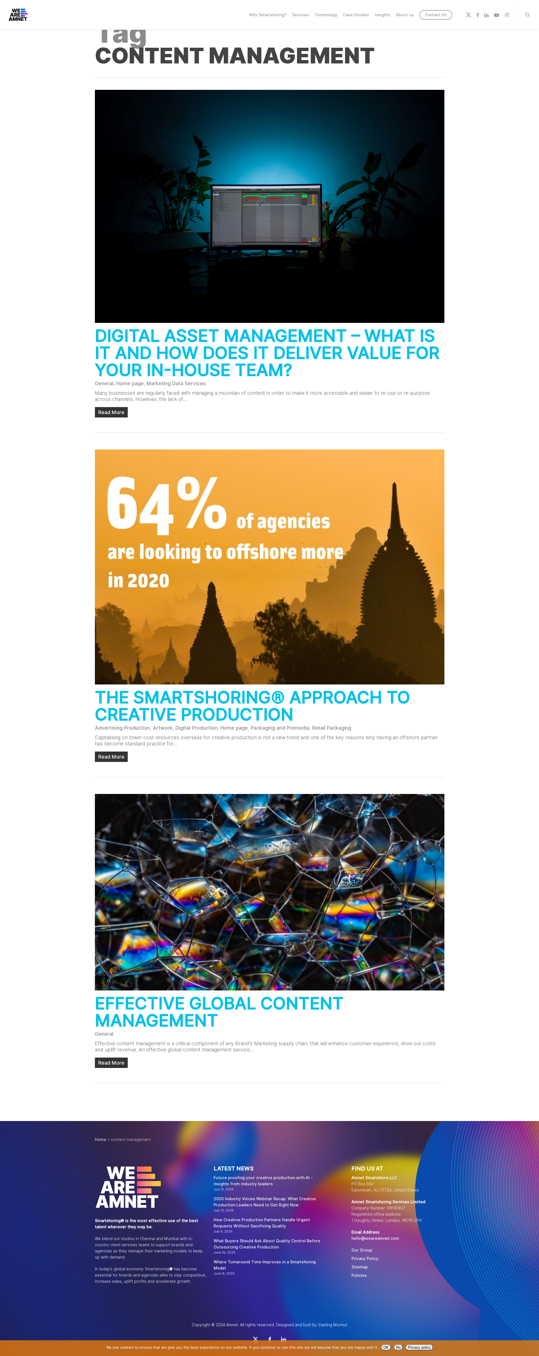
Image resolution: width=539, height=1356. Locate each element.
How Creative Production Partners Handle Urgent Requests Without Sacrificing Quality (262, 1223)
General (104, 383)
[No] (532, 1348)
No (398, 1347)
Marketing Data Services (176, 383)
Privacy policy (419, 1347)
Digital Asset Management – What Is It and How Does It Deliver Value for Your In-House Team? (267, 352)
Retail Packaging (331, 728)
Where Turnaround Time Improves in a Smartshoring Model (265, 1265)
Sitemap (359, 1267)
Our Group (361, 1250)
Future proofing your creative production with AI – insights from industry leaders (263, 1180)
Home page (130, 383)
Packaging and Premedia (280, 728)
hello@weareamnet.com (375, 1238)
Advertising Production (122, 728)
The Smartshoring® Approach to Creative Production (252, 705)
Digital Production (196, 728)
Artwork (163, 728)
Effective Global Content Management (219, 1011)
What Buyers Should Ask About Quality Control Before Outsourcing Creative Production (267, 1244)
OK (386, 1347)
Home (100, 1139)
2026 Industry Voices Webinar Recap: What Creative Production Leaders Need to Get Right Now (265, 1202)
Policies (359, 1275)
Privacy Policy (364, 1258)
